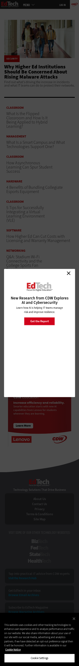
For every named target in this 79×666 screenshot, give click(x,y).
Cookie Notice (13, 649)
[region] (39, 639)
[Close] (74, 618)
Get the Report (39, 321)
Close (68, 273)
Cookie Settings (39, 658)
